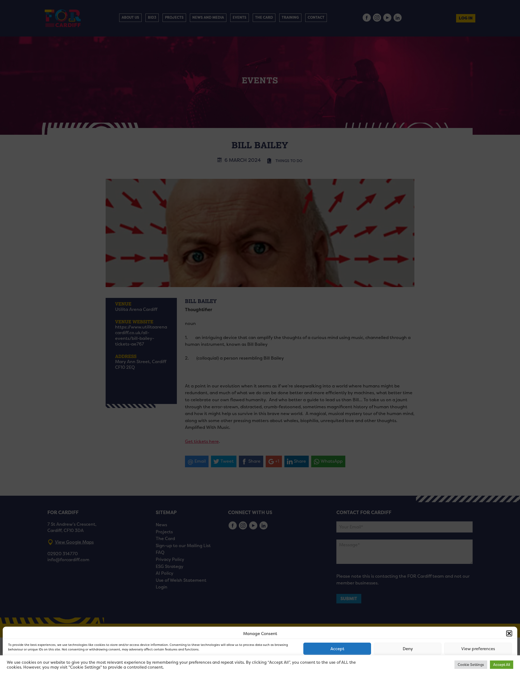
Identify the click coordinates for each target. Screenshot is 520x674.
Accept (337, 648)
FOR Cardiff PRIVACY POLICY (29, 664)
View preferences (478, 648)
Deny (408, 648)
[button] (509, 633)
